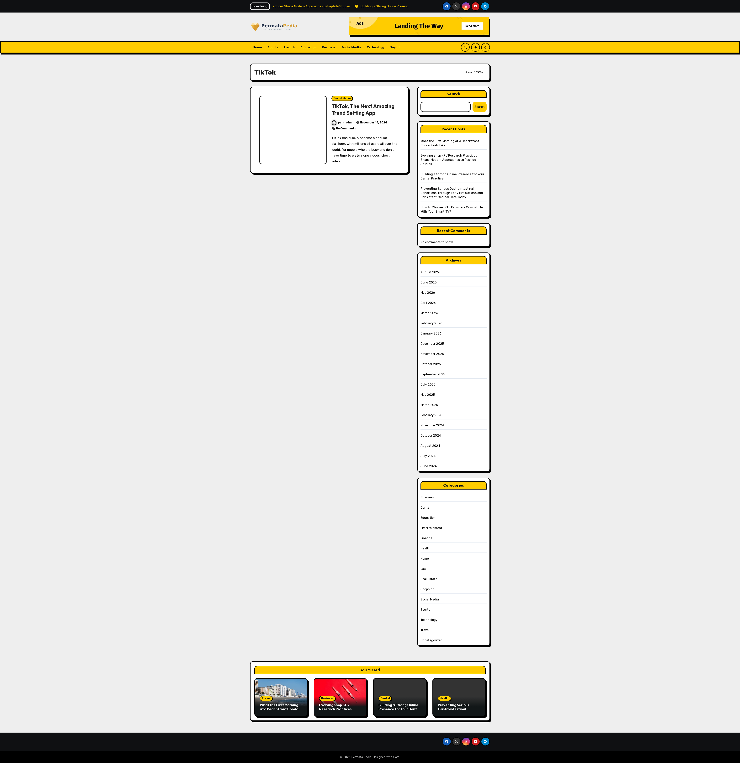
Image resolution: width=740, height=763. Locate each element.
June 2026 (428, 282)
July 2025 (428, 384)
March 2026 (429, 313)
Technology (375, 47)
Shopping (427, 589)
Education (308, 47)
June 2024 (428, 466)
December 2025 (432, 343)
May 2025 (427, 395)
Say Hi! (395, 47)
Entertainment (431, 528)
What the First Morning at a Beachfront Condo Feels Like (279, 709)
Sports (273, 47)
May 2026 (427, 292)
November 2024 (432, 425)
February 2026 (431, 323)
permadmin (346, 122)
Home (257, 47)
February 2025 (431, 415)
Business (329, 47)
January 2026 (430, 333)
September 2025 (432, 374)
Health (289, 47)
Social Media (351, 47)
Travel (425, 630)
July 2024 (428, 456)
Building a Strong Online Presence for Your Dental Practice (399, 709)
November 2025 (432, 354)
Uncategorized (431, 640)
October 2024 (430, 435)
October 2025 (430, 364)
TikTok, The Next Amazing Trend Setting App (362, 109)
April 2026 (428, 303)
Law (423, 569)
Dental (425, 507)
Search (454, 93)
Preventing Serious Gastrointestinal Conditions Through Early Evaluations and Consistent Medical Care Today (451, 193)
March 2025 (429, 405)
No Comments (346, 128)
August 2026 (430, 272)
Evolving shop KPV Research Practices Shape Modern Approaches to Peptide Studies (448, 160)
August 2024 (430, 446)
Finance (426, 538)
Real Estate (428, 579)
